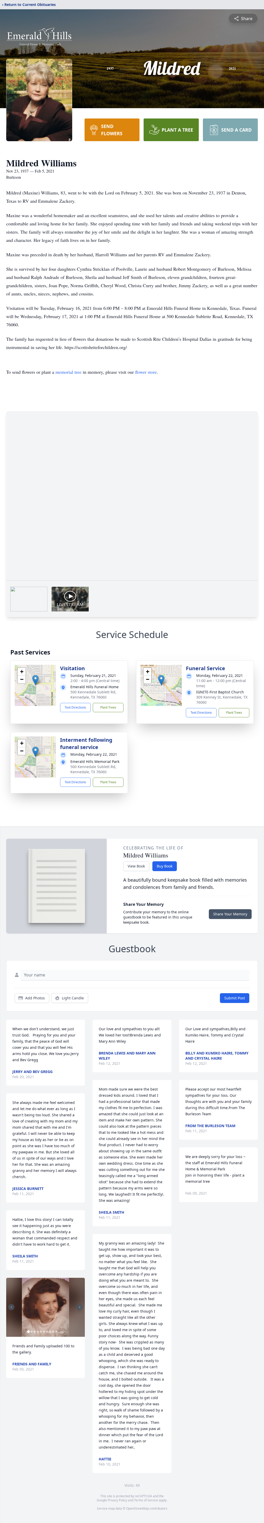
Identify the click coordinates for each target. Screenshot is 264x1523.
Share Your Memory (230, 914)
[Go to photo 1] (28, 1331)
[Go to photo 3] (35, 1332)
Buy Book (164, 866)
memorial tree (68, 372)
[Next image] (80, 1307)
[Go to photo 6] (44, 1332)
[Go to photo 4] (38, 1332)
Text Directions (75, 707)
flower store (146, 372)
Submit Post (234, 998)
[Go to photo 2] (31, 1332)
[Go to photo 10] (56, 1332)
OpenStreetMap (137, 1508)
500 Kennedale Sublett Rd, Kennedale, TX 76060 (93, 695)
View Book (136, 866)
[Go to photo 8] (50, 1332)
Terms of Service (146, 1500)
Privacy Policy (117, 1500)
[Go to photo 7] (47, 1332)
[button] (35, 680)
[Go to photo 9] (53, 1332)
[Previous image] (11, 1307)
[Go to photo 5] (41, 1332)
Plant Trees (108, 707)
